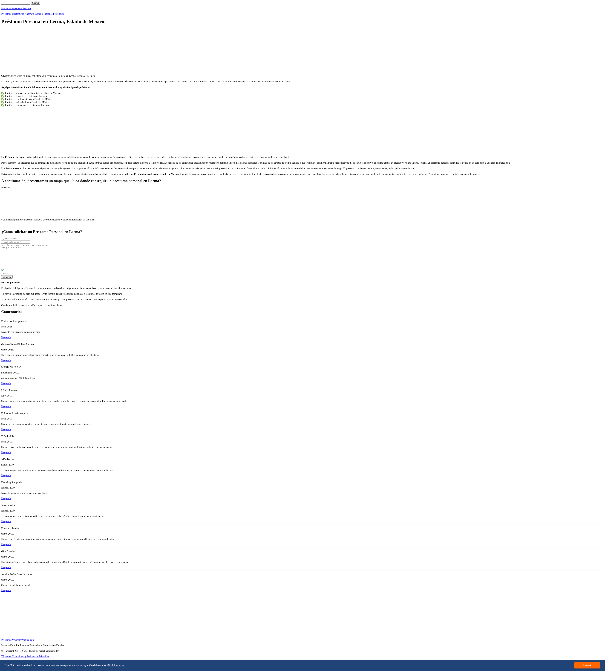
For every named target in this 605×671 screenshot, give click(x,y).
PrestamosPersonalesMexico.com (17, 640)
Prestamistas (18, 13)
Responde (6, 337)
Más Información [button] (116, 665)
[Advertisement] (95, 50)
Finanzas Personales (54, 13)
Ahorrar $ (29, 13)
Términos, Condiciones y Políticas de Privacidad (25, 656)
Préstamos (6, 13)
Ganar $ (39, 13)
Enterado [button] (587, 665)
